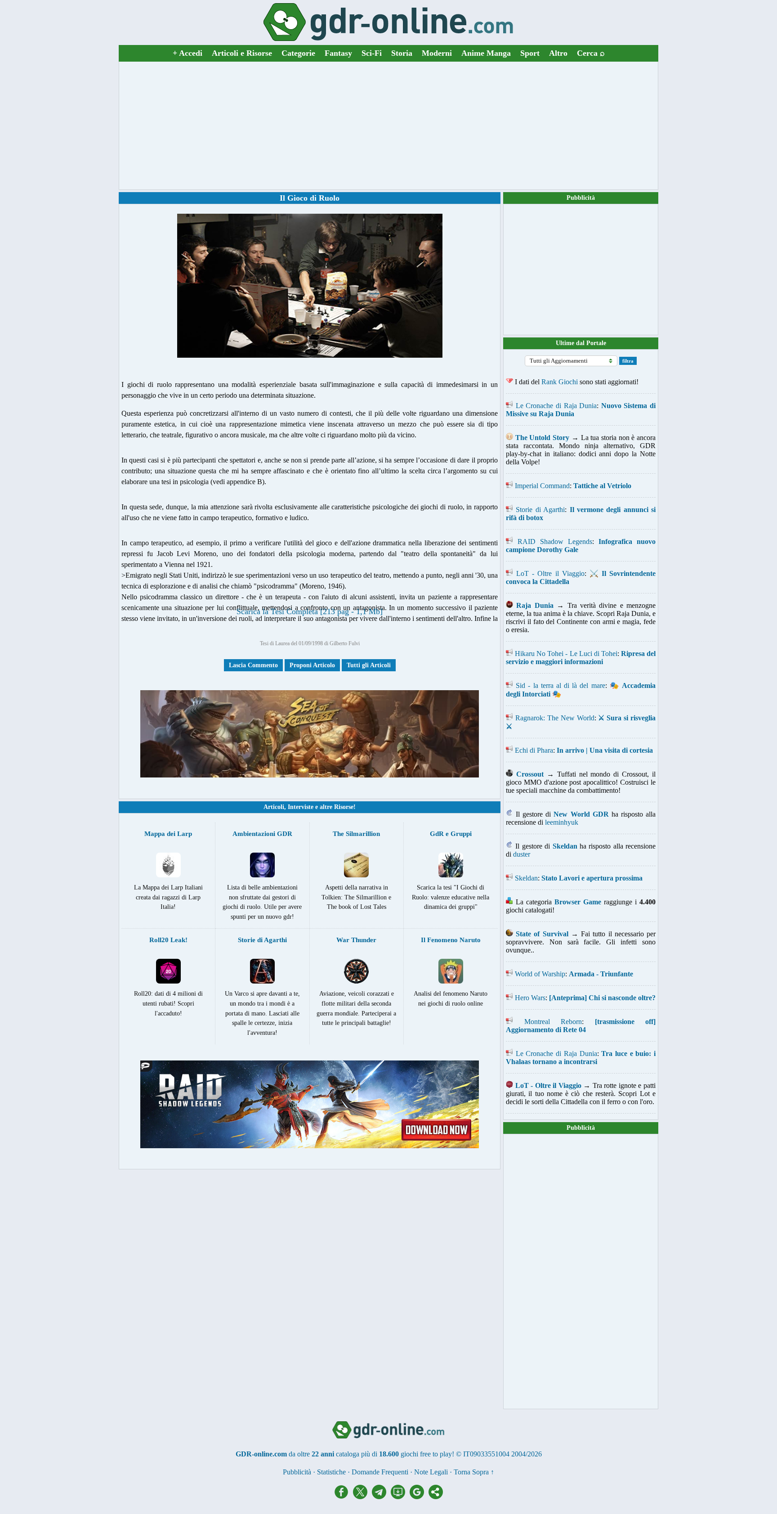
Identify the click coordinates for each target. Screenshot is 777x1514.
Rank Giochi (559, 382)
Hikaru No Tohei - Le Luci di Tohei (566, 653)
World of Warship (540, 974)
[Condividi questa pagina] (436, 1497)
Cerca (591, 53)
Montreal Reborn (553, 1021)
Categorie (298, 53)
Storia (401, 53)
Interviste (300, 807)
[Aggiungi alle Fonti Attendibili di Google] (419, 1497)
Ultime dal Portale (581, 343)
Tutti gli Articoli (369, 665)
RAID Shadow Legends (555, 541)
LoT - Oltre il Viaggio (550, 573)
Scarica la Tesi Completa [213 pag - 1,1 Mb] (310, 611)
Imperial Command (542, 486)
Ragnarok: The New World (554, 718)
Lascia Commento (253, 665)
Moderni (437, 53)
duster (521, 854)
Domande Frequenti (380, 1472)
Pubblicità (581, 197)
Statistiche (331, 1472)
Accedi (187, 53)
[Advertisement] (388, 125)
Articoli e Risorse (242, 53)
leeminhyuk (561, 822)
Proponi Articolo (312, 665)
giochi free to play (426, 1454)
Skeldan (526, 878)
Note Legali (431, 1472)
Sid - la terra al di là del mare (560, 685)
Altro (558, 53)
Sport (530, 53)
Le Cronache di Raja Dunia (556, 405)
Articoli (273, 807)
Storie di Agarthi (540, 509)
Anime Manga (486, 53)
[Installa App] (400, 1497)
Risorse (343, 807)
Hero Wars (530, 998)
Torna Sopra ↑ (474, 1472)
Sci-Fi (372, 53)
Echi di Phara (534, 750)
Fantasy (338, 53)
